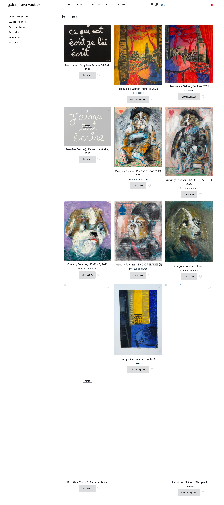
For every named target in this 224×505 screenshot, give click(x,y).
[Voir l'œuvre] (107, 33)
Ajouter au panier (138, 99)
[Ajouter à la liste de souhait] (107, 39)
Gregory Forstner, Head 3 (189, 266)
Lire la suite (87, 75)
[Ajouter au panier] (107, 28)
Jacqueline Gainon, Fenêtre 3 (138, 359)
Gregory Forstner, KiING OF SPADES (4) (138, 264)
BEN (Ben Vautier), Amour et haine (87, 482)
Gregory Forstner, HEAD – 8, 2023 (87, 264)
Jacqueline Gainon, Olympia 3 (189, 482)
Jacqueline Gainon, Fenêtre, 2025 (138, 89)
